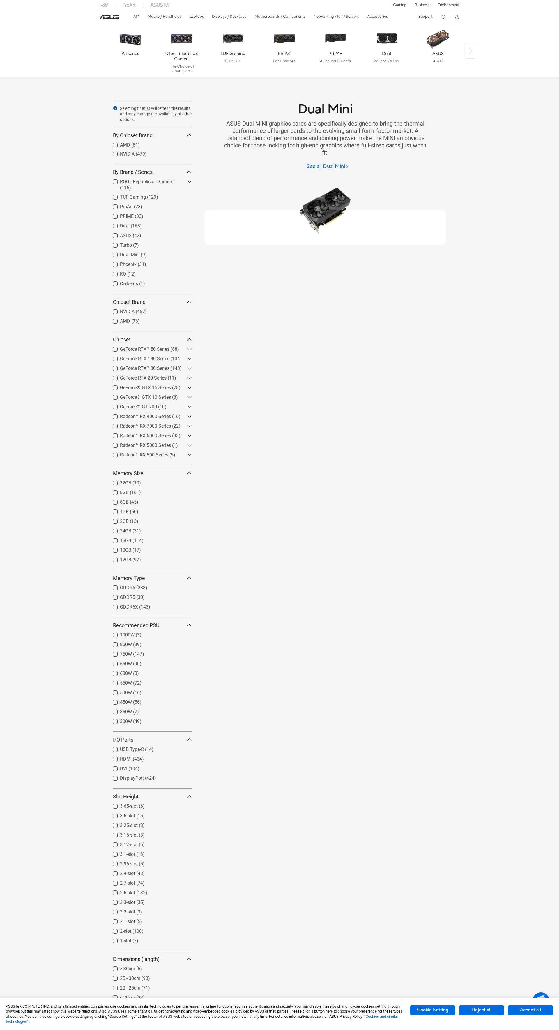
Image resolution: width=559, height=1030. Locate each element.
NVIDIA (120, 152)
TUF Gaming (126, 195)
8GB (117, 491)
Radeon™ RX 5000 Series (138, 444)
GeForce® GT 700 (131, 405)
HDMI (119, 757)
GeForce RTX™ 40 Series (137, 357)
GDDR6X (122, 605)
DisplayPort (125, 776)
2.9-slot (120, 872)
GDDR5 (120, 596)
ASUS (119, 234)
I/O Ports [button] (123, 740)
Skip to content (103, 17)
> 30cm (120, 967)
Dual (118, 224)
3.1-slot (120, 853)
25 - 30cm (123, 977)
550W (119, 681)
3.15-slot (122, 833)
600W (119, 672)
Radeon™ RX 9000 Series (138, 415)
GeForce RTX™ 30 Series (137, 367)
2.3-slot (120, 901)
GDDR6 (120, 586)
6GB (117, 500)
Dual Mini (123, 253)
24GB (118, 529)
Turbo (119, 243)
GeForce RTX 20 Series (136, 376)
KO (116, 272)
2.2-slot (120, 910)
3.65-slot (122, 804)
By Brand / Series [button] (133, 172)
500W (119, 691)
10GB (118, 548)
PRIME (120, 215)
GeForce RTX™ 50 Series (137, 347)
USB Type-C (125, 748)
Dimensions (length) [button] (136, 959)
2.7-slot (120, 881)
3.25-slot (122, 824)
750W (119, 652)
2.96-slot (122, 862)
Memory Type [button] (129, 578)
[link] (109, 17)
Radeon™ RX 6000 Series (138, 434)
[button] (399, 5)
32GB (118, 481)
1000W (120, 633)
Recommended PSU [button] (136, 625)
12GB (118, 558)
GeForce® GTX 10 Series (138, 395)
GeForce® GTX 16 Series (138, 386)
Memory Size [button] (128, 473)
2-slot (118, 929)
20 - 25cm (123, 986)
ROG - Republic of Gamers (139, 180)
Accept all (530, 1010)
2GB (117, 520)
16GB (118, 539)
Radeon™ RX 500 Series (137, 453)
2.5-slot (120, 891)
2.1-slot (120, 920)
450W (119, 700)
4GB (117, 510)
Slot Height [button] (126, 796)
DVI (116, 767)
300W (119, 720)
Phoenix (121, 263)
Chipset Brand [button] (129, 302)
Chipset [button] (122, 339)
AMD (118, 143)
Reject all (481, 1010)
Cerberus (122, 282)
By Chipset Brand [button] (133, 135)
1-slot (118, 939)
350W (119, 710)
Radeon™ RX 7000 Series (138, 424)
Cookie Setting (432, 1010)
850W (119, 643)
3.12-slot (122, 843)
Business (422, 5)
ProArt (119, 205)
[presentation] (115, 108)
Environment (448, 5)
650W (119, 662)
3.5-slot (120, 814)
